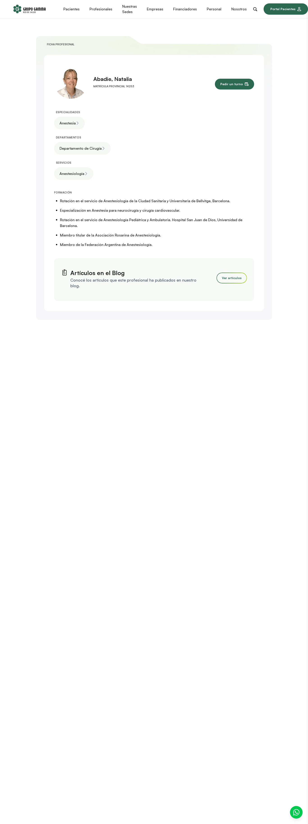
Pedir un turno (231, 84)
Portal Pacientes (282, 9)
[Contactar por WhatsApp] (296, 812)
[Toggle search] (256, 8)
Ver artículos (231, 278)
